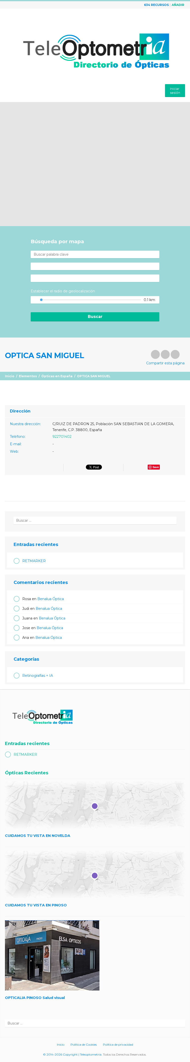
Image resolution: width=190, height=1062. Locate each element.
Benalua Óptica (50, 599)
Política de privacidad (118, 1044)
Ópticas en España (56, 376)
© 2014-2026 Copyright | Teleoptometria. (72, 1054)
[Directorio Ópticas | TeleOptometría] (95, 47)
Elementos (28, 376)
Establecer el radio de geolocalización (63, 291)
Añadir (178, 5)
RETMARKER (34, 561)
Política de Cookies (84, 1044)
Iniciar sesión (175, 91)
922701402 (61, 436)
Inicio (9, 376)
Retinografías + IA (37, 675)
